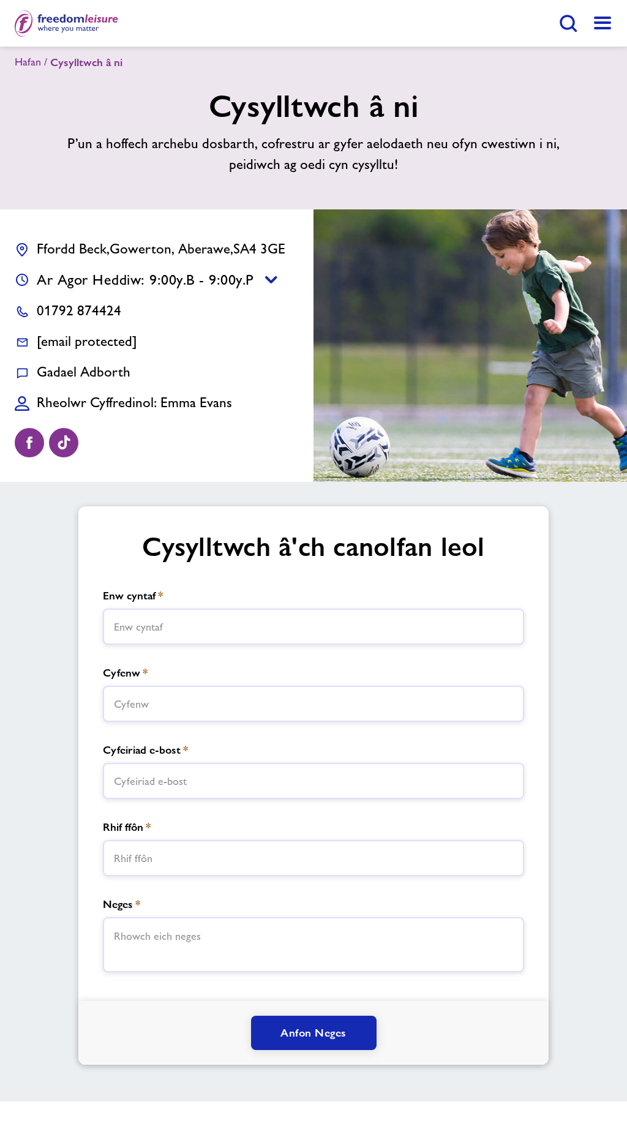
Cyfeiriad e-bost (145, 749)
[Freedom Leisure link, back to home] (66, 23)
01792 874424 (79, 310)
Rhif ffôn (127, 826)
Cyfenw (125, 672)
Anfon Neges (313, 1032)
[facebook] (29, 442)
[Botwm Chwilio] (568, 23)
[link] (602, 23)
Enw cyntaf (133, 595)
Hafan (28, 62)
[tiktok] (63, 442)
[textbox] (313, 627)
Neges (121, 904)
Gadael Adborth (83, 372)
